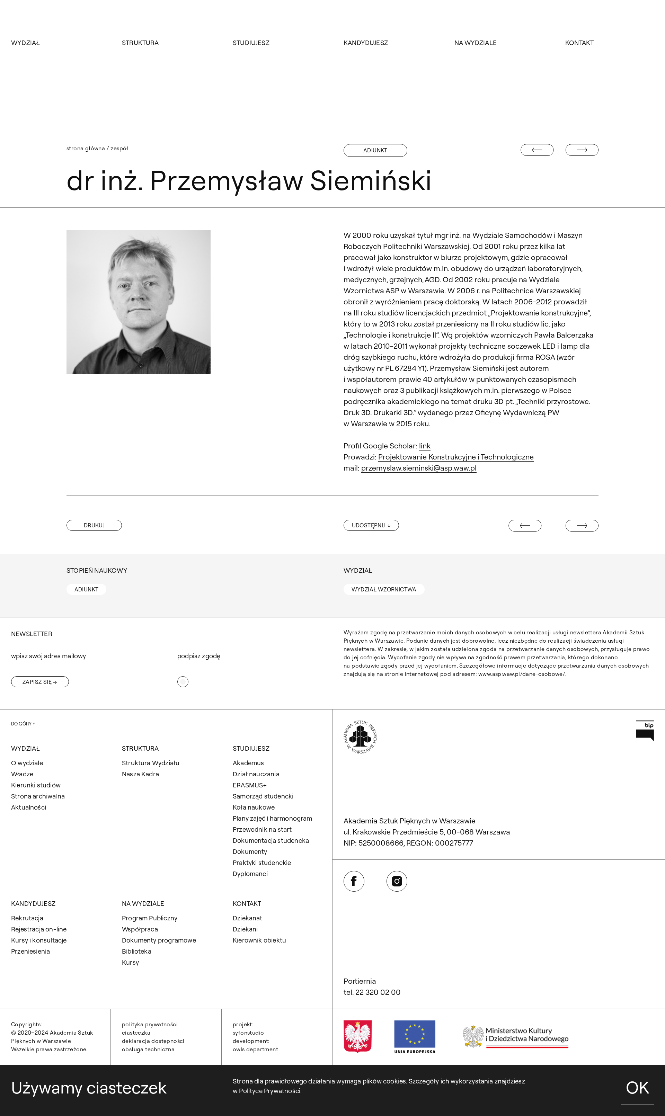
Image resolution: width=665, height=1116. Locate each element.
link (425, 445)
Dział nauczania (256, 774)
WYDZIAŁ (25, 42)
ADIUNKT (375, 150)
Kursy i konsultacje (39, 940)
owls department (255, 1049)
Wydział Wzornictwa (384, 589)
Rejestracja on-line (39, 929)
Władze (22, 774)
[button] (94, 525)
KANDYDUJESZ (366, 42)
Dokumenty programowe (159, 940)
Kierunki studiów (36, 785)
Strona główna (85, 148)
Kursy (130, 962)
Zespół (119, 148)
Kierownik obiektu (259, 940)
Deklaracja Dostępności (153, 1040)
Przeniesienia (30, 951)
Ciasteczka (136, 1032)
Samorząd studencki (263, 796)
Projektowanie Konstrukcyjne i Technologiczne (456, 457)
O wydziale (27, 763)
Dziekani (245, 929)
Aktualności (28, 807)
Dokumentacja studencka (271, 840)
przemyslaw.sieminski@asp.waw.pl (419, 468)
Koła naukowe (254, 807)
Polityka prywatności (150, 1024)
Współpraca (140, 929)
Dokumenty (250, 851)
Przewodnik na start (262, 829)
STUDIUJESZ (251, 42)
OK (637, 1087)
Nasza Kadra (140, 774)
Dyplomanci (250, 873)
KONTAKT (579, 42)
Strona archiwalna (38, 796)
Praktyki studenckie (262, 862)
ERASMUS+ (250, 785)
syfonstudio (248, 1032)
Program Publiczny (149, 918)
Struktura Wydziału (150, 763)
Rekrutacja (27, 918)
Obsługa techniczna (148, 1049)
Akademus (248, 763)
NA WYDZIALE (475, 42)
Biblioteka (136, 951)
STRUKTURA (140, 42)
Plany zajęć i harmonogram (272, 818)
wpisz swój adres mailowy (48, 656)
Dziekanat (248, 918)
